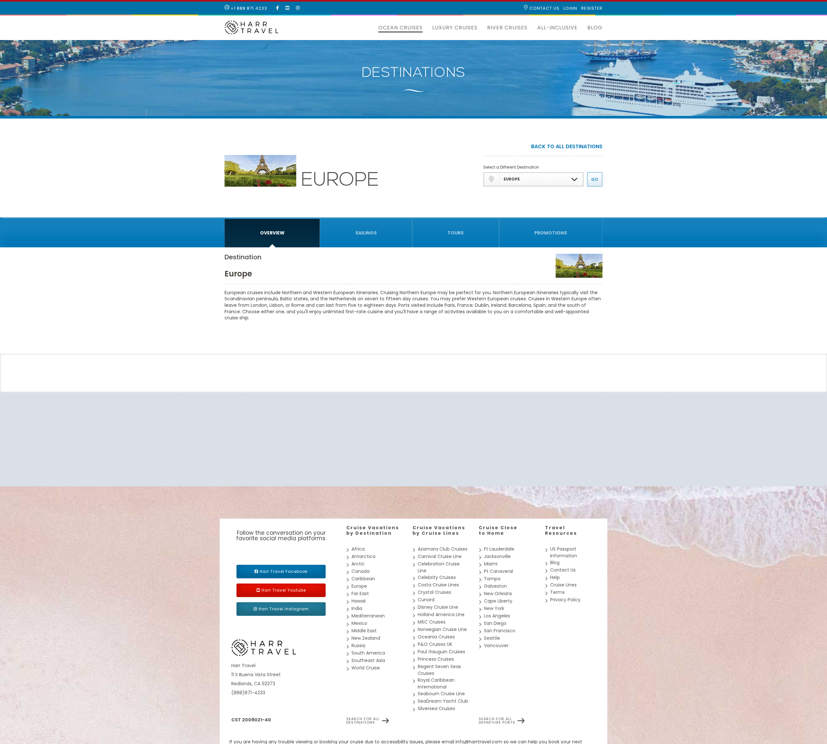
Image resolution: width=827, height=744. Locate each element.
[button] (368, 28)
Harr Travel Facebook (284, 571)
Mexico (359, 623)
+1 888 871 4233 (248, 8)
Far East (360, 593)
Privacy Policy (565, 599)
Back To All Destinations (566, 147)
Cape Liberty (498, 601)
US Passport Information (563, 552)
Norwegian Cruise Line (442, 629)
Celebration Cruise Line (439, 567)
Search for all (363, 720)
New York (494, 608)
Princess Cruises (436, 659)
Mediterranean (368, 616)
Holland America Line (441, 614)
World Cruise (365, 668)
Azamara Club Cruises (442, 549)
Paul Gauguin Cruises (441, 651)
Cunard (426, 599)
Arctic (358, 564)
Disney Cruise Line (438, 607)
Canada (360, 571)
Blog (594, 27)
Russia (358, 645)
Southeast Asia (368, 660)
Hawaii (358, 601)
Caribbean (363, 578)
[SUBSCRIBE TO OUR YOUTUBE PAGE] (287, 8)
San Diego (495, 623)
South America (368, 653)
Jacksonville (497, 556)
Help (555, 577)
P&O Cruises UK (435, 644)
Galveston (495, 586)
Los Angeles (497, 616)
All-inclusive (557, 27)
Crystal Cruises (434, 592)
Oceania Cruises (436, 637)
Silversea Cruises (436, 708)
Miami (490, 564)
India (356, 608)
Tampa (492, 578)
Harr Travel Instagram (284, 609)
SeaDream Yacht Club (443, 701)
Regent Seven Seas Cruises (439, 670)
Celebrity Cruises (437, 577)
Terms (557, 592)
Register (591, 8)
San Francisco (499, 630)
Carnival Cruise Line (440, 556)
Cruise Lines (563, 585)
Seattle (492, 638)
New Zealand (365, 638)
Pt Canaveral (498, 571)
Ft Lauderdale (499, 549)
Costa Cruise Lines (438, 585)
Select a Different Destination (511, 167)
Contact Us (544, 8)
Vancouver (496, 645)
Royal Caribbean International (436, 683)
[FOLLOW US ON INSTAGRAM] (298, 8)
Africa (358, 549)
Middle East (364, 630)
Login (570, 8)
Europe (359, 586)
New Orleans (498, 593)
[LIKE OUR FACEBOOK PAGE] (277, 8)
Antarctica (363, 556)
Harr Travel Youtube (284, 590)
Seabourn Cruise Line (441, 693)
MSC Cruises (431, 622)
